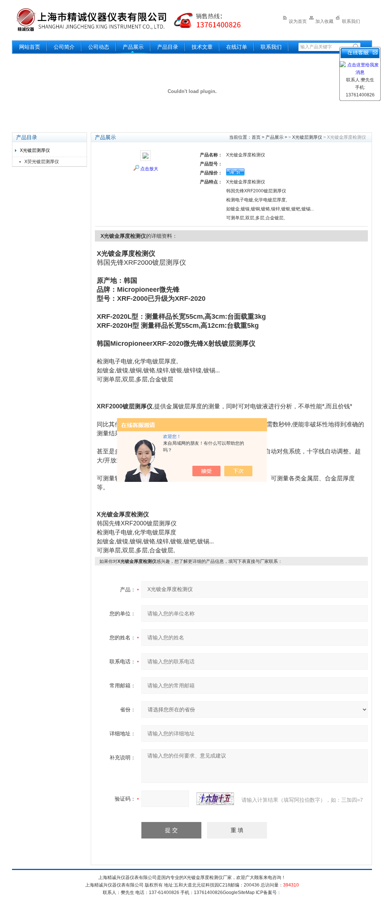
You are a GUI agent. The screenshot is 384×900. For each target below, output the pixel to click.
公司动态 (98, 47)
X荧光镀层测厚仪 (41, 161)
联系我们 (351, 21)
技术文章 (202, 47)
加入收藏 (324, 21)
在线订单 (236, 47)
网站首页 (29, 47)
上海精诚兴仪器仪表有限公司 (134, 20)
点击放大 (149, 168)
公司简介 (64, 47)
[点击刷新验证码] (215, 798)
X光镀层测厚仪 (35, 150)
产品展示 (133, 47)
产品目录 (167, 47)
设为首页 (298, 21)
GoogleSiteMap (239, 892)
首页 (256, 137)
